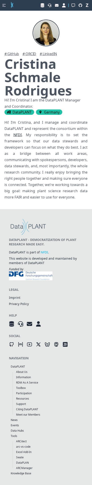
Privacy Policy (19, 304)
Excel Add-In (23, 452)
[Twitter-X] (38, 344)
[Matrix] (20, 344)
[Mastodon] (56, 344)
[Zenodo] (65, 344)
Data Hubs (17, 430)
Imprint (14, 297)
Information (23, 377)
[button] (4, 5)
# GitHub (11, 53)
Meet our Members (28, 414)
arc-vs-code (23, 447)
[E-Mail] (29, 324)
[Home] (12, 5)
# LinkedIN (48, 53)
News (14, 420)
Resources (22, 398)
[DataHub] (11, 324)
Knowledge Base (21, 473)
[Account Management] (38, 324)
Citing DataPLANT (27, 409)
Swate (20, 457)
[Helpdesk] (20, 324)
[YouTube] (29, 344)
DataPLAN (22, 463)
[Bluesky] (47, 344)
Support (21, 404)
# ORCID (29, 53)
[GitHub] (11, 344)
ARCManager (24, 468)
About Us (21, 372)
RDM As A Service (27, 382)
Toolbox (21, 388)
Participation (24, 393)
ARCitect (21, 441)
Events (15, 425)
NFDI (17, 134)
